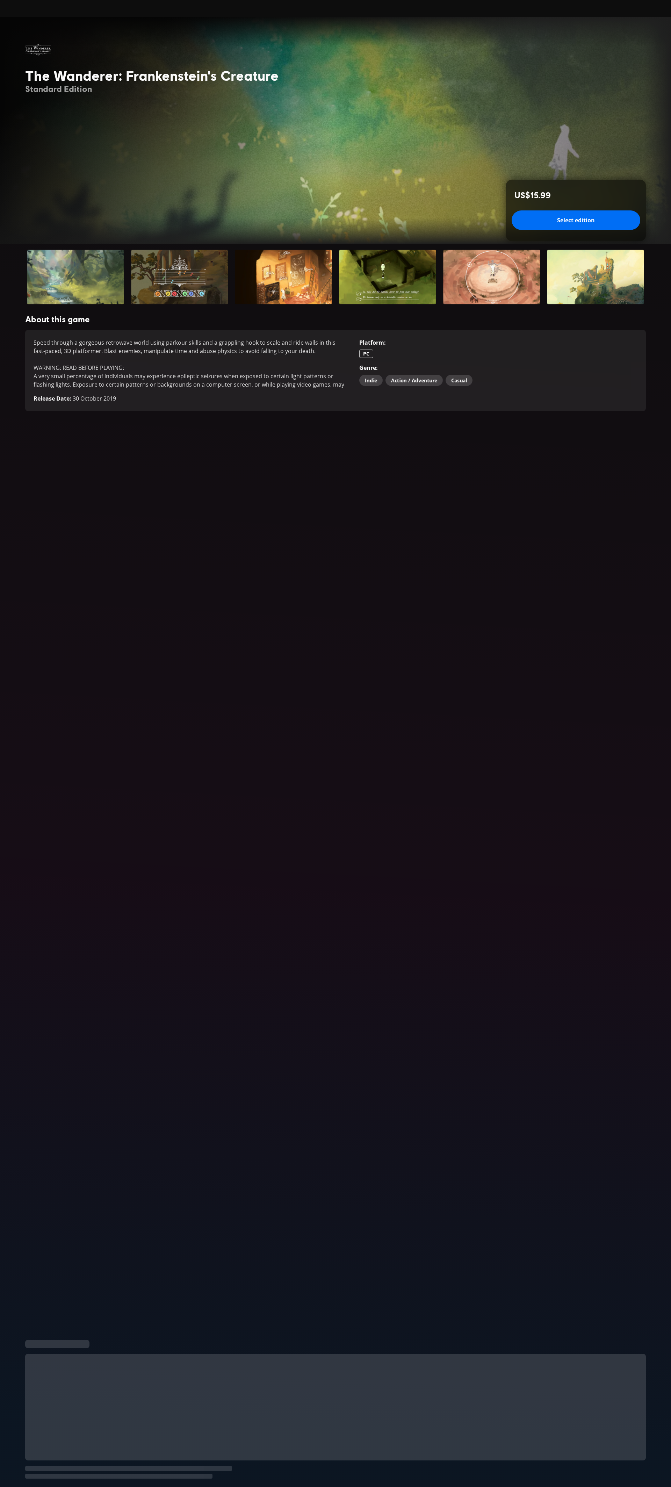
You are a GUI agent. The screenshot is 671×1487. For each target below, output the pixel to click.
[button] (75, 277)
